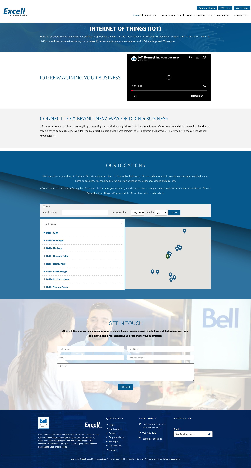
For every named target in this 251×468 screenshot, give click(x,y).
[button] (167, 256)
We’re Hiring (242, 8)
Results (150, 211)
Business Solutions (198, 15)
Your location (50, 211)
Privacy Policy (162, 459)
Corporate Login (207, 8)
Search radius (119, 211)
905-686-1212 (149, 432)
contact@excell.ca (152, 438)
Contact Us (241, 15)
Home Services (169, 15)
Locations (223, 15)
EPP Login (225, 8)
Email (177, 429)
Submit (125, 387)
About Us (150, 15)
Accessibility (174, 459)
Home (136, 15)
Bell (48, 206)
